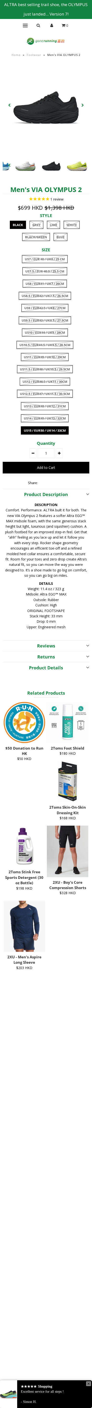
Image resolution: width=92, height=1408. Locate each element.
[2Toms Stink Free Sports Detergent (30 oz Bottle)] (24, 846)
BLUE (60, 237)
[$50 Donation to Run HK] (24, 722)
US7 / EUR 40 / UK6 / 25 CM (45, 259)
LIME (53, 225)
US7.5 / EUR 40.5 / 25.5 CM (44, 271)
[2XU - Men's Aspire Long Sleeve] (24, 926)
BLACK (18, 225)
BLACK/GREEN (36, 237)
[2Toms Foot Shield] (67, 722)
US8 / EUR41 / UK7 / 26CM (45, 283)
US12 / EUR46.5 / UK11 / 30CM (45, 381)
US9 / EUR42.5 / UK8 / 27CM (45, 308)
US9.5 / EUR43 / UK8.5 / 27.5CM (45, 320)
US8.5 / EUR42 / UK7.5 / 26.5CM (45, 296)
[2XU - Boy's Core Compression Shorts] (67, 851)
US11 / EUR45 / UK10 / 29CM (45, 357)
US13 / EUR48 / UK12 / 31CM (45, 406)
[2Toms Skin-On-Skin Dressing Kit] (67, 781)
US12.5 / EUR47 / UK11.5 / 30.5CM (45, 394)
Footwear (34, 55)
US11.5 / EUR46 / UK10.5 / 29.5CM (45, 369)
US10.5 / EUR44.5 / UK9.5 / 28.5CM (44, 345)
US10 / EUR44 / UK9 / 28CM (45, 332)
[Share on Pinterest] (60, 482)
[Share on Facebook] (43, 482)
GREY (36, 225)
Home (16, 55)
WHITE (71, 225)
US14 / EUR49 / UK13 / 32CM (45, 418)
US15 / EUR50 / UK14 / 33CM (45, 430)
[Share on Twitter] (52, 482)
